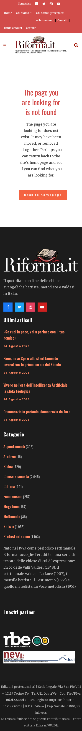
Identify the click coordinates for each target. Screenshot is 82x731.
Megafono (11, 506)
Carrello (31, 28)
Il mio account (13, 28)
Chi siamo (22, 13)
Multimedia (11, 516)
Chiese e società (16, 476)
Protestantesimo (16, 536)
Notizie (8, 526)
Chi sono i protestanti (50, 13)
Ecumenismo (12, 496)
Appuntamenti (14, 446)
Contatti (62, 20)
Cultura (9, 486)
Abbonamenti (45, 20)
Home (8, 13)
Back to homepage (43, 195)
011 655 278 (47, 693)
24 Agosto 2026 (16, 346)
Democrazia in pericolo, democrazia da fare (36, 411)
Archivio (9, 456)
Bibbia (8, 466)
